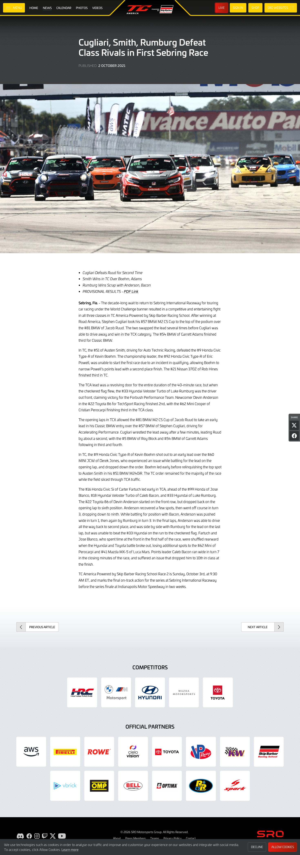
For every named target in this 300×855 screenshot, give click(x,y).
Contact (191, 838)
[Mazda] (184, 692)
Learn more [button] (70, 849)
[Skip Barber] (269, 752)
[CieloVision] (133, 752)
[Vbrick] (65, 786)
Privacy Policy (172, 838)
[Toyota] (167, 752)
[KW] (235, 752)
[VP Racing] (201, 752)
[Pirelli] (65, 752)
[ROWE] (99, 752)
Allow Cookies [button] (282, 847)
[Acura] (82, 692)
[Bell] (133, 786)
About (117, 838)
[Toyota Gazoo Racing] (218, 692)
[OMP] (99, 786)
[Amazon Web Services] (31, 752)
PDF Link (131, 291)
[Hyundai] (150, 692)
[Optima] (167, 786)
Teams (154, 838)
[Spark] (235, 786)
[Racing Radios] (201, 786)
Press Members (135, 838)
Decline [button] (257, 847)
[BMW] (116, 692)
